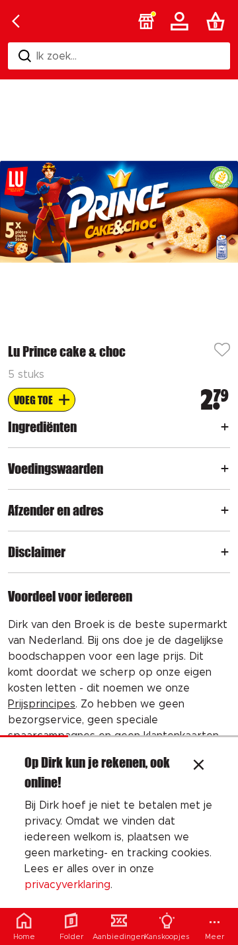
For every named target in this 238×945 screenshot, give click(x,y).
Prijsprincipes (41, 704)
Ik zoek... (56, 56)
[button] (146, 21)
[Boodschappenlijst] (218, 21)
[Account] (182, 21)
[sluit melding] (199, 766)
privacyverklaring (67, 884)
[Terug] (16, 21)
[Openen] (224, 427)
